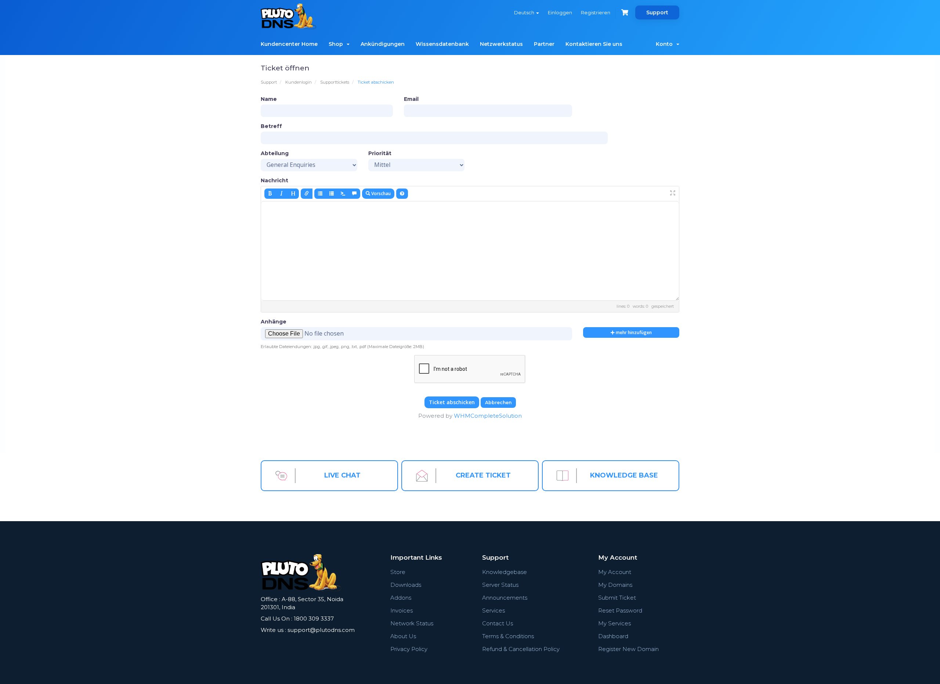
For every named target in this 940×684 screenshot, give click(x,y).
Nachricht (274, 180)
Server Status (500, 584)
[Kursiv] (282, 194)
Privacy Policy (408, 648)
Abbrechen (498, 402)
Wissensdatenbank (442, 44)
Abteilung (275, 153)
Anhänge (273, 321)
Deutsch (524, 12)
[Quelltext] (343, 194)
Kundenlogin (298, 82)
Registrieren (595, 12)
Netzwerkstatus (501, 44)
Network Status (411, 623)
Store (397, 571)
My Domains (615, 584)
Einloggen (560, 12)
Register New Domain (628, 648)
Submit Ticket (617, 597)
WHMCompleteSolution (488, 415)
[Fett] (270, 194)
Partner (544, 44)
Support (657, 12)
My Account (614, 571)
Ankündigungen (383, 44)
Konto (666, 44)
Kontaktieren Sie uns (593, 44)
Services (493, 610)
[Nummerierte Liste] (331, 194)
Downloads (405, 584)
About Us (403, 636)
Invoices (401, 610)
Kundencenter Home (289, 44)
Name (269, 99)
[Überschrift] (293, 194)
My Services (614, 623)
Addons (400, 597)
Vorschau (380, 193)
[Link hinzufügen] (306, 194)
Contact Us (497, 623)
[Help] (402, 194)
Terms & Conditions (508, 636)
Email (411, 99)
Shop (337, 44)
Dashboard (613, 636)
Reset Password (620, 610)
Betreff (271, 126)
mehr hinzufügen (633, 332)
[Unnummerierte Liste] (320, 194)
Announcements (504, 597)
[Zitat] (354, 194)
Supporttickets (334, 82)
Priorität (379, 153)
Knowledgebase (504, 571)
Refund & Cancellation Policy (521, 648)
